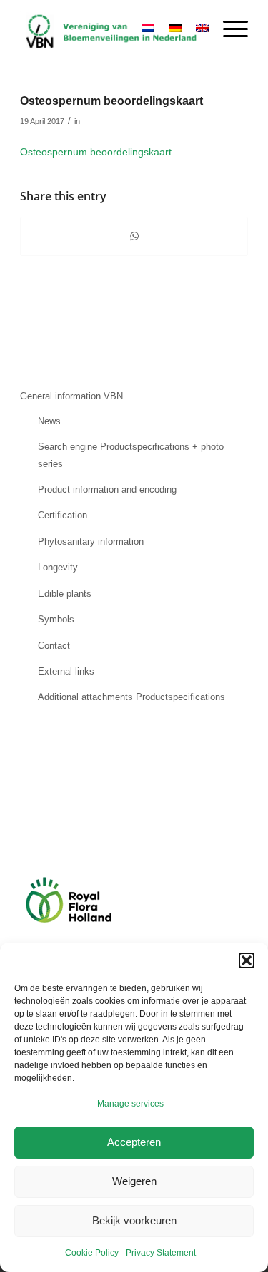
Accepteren (134, 1142)
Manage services (130, 1104)
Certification (62, 515)
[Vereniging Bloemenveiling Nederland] (111, 29)
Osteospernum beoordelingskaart (96, 152)
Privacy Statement (161, 1253)
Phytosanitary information (91, 541)
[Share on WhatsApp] (134, 236)
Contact (54, 645)
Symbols (56, 619)
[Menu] (228, 29)
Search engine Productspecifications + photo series (131, 454)
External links (66, 671)
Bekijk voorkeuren (134, 1220)
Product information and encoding (107, 489)
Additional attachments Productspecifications (131, 697)
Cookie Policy (92, 1253)
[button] (246, 960)
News (49, 421)
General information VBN (71, 396)
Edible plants (64, 593)
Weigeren (134, 1181)
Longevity (58, 567)
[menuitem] (228, 29)
